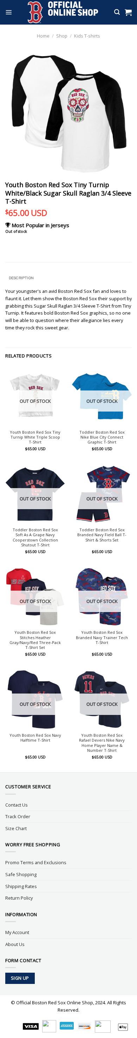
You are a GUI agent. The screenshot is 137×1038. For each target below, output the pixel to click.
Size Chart (16, 828)
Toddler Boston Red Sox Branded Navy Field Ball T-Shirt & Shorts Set (101, 535)
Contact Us (16, 805)
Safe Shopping (21, 874)
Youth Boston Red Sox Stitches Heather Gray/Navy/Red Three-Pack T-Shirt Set (35, 640)
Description (21, 277)
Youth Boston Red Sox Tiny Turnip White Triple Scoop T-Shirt (35, 437)
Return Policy (19, 898)
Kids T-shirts (87, 36)
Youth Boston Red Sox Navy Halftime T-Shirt (35, 738)
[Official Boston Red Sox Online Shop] (63, 12)
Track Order (17, 816)
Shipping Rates (21, 886)
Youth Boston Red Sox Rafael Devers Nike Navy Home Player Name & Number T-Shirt (102, 743)
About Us (15, 944)
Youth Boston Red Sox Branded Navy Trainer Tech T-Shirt (102, 637)
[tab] (68, 278)
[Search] (117, 12)
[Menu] (8, 12)
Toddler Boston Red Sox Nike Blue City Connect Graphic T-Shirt (102, 437)
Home (43, 36)
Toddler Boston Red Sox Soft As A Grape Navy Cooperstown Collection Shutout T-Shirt (35, 537)
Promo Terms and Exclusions (35, 862)
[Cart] (128, 12)
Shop (61, 36)
